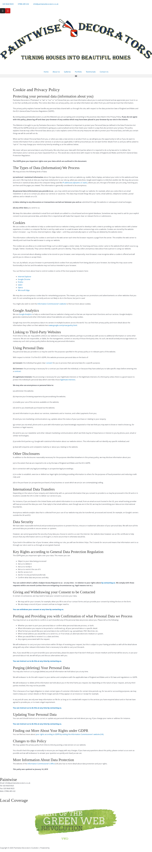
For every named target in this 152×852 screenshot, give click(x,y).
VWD (52, 848)
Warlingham (72, 804)
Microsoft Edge (24, 290)
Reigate (118, 804)
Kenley (30, 804)
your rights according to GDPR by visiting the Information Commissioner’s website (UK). (70, 734)
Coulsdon (23, 804)
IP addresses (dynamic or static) (75, 183)
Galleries (67, 72)
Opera (20, 287)
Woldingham (62, 804)
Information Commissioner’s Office (41, 764)
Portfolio (78, 72)
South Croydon (50, 804)
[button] (76, 76)
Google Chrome (24, 279)
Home (46, 72)
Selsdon (105, 804)
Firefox (20, 282)
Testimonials (91, 72)
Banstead (91, 804)
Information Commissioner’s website (51, 304)
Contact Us (104, 72)
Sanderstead (39, 804)
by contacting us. (108, 583)
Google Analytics (25, 314)
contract (17, 371)
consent (49, 363)
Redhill (111, 804)
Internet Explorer (24, 276)
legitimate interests (67, 380)
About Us (56, 72)
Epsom (98, 804)
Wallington (82, 804)
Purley (16, 804)
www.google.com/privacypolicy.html (63, 325)
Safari (20, 285)
